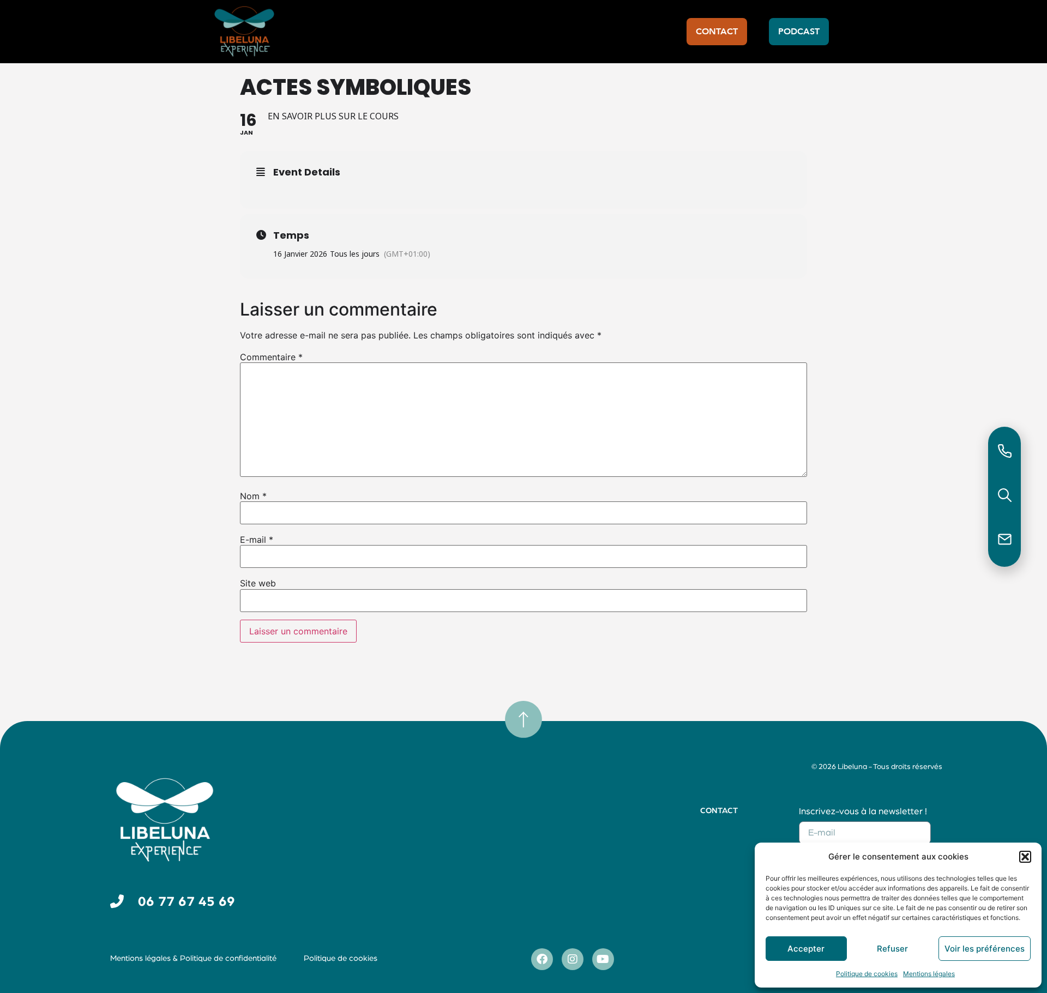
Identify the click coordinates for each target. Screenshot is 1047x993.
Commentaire (271, 357)
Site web (258, 583)
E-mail (256, 539)
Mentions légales (929, 974)
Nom (253, 496)
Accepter (806, 948)
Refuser (892, 948)
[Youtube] (603, 959)
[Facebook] (542, 959)
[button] (1025, 856)
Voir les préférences (984, 948)
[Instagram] (572, 959)
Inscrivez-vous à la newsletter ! (863, 811)
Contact (719, 811)
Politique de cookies (867, 974)
